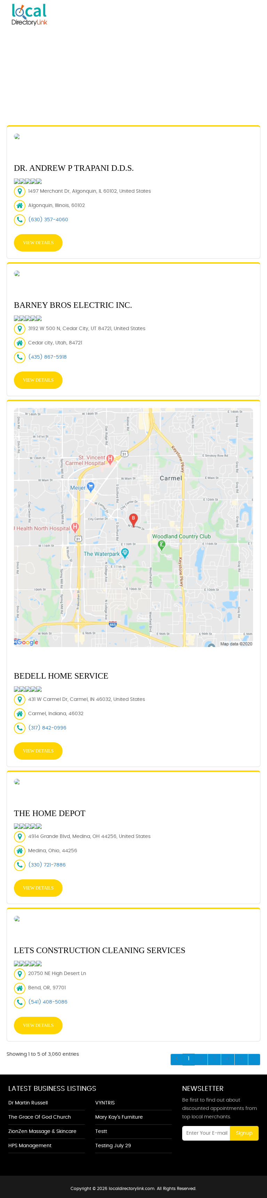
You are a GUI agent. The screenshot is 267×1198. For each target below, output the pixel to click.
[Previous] (176, 1059)
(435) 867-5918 (47, 357)
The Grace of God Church (39, 1117)
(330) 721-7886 (47, 865)
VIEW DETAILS (38, 242)
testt (101, 1131)
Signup (244, 1133)
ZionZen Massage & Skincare (42, 1131)
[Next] (254, 1059)
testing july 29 (113, 1145)
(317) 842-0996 (47, 728)
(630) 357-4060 (48, 219)
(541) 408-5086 (47, 1002)
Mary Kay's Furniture (119, 1117)
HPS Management (29, 1145)
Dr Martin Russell (28, 1103)
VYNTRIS (105, 1103)
